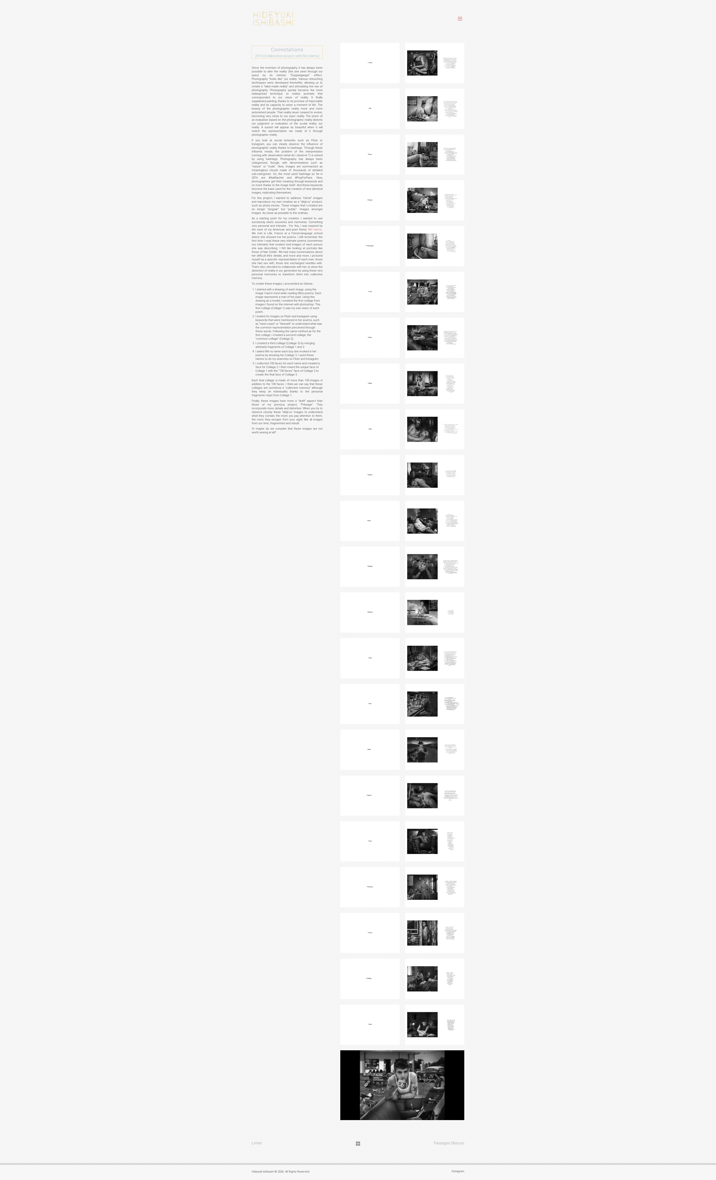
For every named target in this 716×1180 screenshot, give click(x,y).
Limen (257, 1143)
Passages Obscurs (449, 1143)
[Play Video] (402, 1085)
